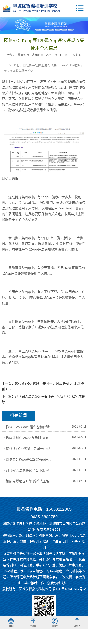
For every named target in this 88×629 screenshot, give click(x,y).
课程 (33, 626)
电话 (55, 626)
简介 (77, 626)
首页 (11, 626)
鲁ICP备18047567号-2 (69, 589)
